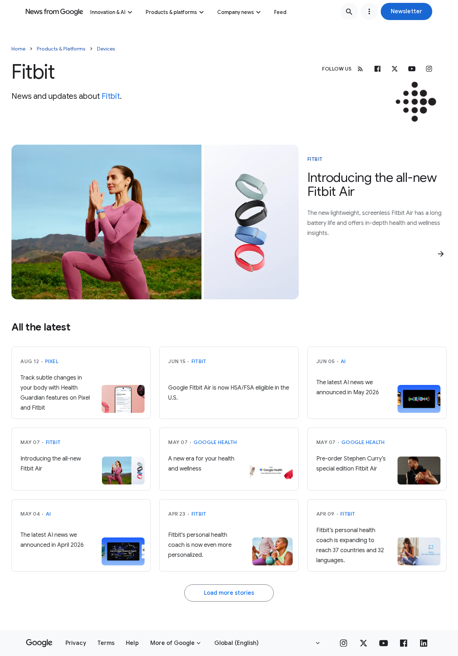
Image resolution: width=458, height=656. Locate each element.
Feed (280, 12)
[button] (406, 11)
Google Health (215, 442)
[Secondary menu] (369, 11)
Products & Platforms (61, 48)
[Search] (349, 11)
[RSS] (360, 68)
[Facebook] (377, 68)
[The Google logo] (39, 643)
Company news (235, 12)
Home (18, 48)
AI (343, 361)
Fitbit (111, 96)
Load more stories (229, 593)
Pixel (51, 361)
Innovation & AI (108, 12)
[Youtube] (411, 68)
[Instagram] (429, 68)
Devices (106, 48)
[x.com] (394, 68)
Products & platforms (171, 12)
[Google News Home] (54, 11)
